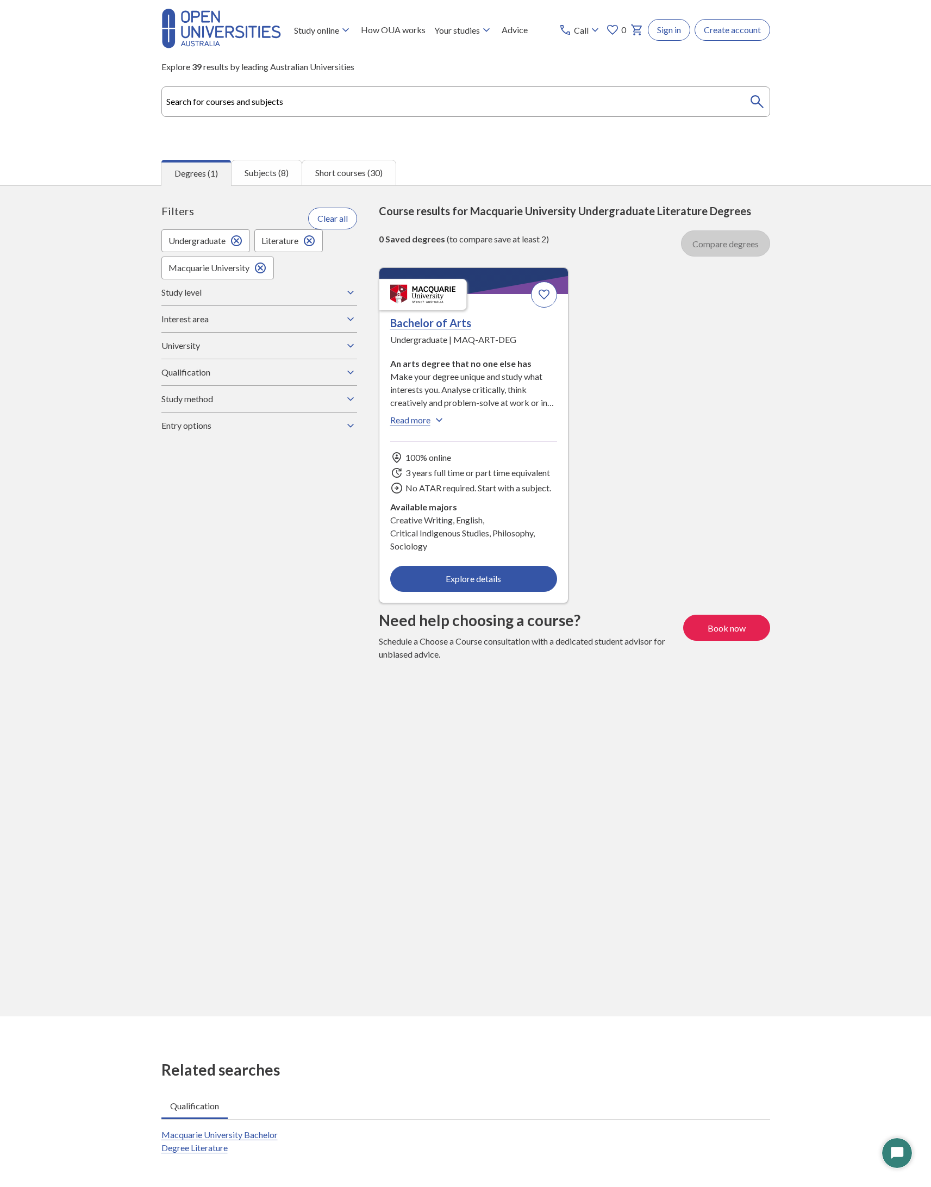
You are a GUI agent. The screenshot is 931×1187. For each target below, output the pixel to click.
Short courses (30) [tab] (349, 172)
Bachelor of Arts (430, 322)
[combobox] (465, 101)
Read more (410, 420)
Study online (316, 30)
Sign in (669, 29)
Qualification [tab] (194, 1106)
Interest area (185, 319)
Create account (732, 29)
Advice (515, 29)
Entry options (186, 425)
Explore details (473, 578)
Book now (727, 628)
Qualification (185, 372)
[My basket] (636, 30)
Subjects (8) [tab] (267, 172)
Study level (181, 292)
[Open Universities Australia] (221, 45)
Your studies (457, 30)
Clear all (332, 218)
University (180, 345)
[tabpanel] (465, 600)
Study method (187, 398)
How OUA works (393, 29)
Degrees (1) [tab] (196, 173)
